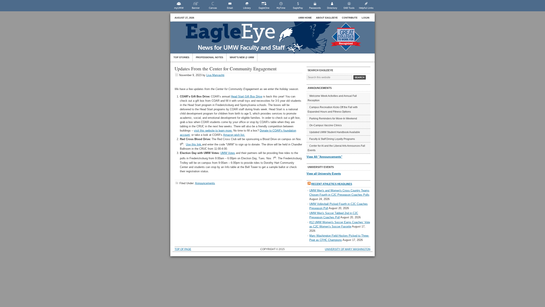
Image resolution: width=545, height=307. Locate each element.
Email (230, 8)
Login (365, 17)
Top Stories (181, 57)
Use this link (194, 144)
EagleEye (277, 40)
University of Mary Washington (347, 249)
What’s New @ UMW (242, 57)
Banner (196, 8)
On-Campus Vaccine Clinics (325, 125)
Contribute (349, 17)
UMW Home (305, 17)
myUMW (179, 8)
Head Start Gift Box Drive (246, 96)
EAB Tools (349, 8)
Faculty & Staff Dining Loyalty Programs (332, 139)
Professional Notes (209, 57)
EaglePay (298, 8)
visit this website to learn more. (213, 130)
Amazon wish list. (234, 134)
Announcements (205, 183)
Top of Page (183, 249)
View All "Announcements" (324, 156)
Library (247, 8)
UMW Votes (227, 153)
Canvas (213, 8)
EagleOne (264, 8)
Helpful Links (366, 8)
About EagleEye (327, 17)
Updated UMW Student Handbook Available (334, 132)
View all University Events (324, 173)
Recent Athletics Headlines (331, 183)
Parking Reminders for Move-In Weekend (333, 118)
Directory (332, 8)
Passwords (315, 8)
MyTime (281, 8)
